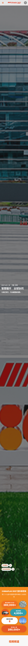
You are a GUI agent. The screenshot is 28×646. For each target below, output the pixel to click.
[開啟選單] (3, 2)
